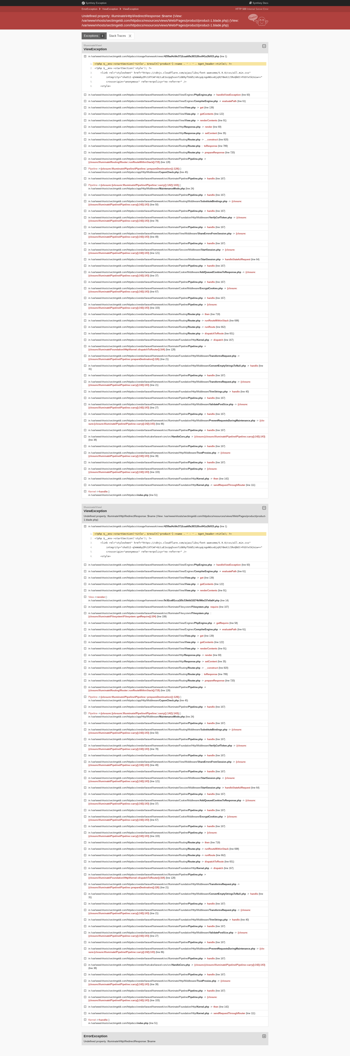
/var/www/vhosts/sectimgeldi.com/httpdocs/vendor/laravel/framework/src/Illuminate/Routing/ (145, 139)
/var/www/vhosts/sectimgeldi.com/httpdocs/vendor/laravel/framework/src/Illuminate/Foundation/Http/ (150, 340)
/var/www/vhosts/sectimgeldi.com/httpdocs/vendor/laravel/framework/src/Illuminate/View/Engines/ (151, 94)
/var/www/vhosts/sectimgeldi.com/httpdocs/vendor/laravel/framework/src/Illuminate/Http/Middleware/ (153, 452)
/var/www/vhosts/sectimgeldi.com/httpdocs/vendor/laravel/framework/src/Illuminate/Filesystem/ (150, 606)
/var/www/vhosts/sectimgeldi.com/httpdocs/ (119, 495)
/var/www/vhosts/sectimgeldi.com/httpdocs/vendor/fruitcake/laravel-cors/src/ (140, 436)
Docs (260, 3)
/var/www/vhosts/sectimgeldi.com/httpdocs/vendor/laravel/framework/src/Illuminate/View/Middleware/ (161, 233)
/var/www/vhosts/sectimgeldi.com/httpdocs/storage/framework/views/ (155, 56)
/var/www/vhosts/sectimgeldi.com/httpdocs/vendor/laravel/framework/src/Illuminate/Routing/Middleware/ (159, 201)
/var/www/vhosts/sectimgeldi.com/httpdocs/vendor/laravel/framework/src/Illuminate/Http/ (146, 126)
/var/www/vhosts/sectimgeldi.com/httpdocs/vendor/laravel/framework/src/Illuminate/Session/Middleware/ (156, 249)
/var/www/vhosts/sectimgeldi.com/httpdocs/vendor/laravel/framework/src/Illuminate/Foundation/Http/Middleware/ (161, 217)
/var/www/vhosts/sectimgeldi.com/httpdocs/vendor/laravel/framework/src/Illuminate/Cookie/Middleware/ (166, 272)
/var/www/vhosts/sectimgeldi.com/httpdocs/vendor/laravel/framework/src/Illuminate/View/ (143, 107)
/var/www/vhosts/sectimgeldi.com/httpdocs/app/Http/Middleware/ (135, 172)
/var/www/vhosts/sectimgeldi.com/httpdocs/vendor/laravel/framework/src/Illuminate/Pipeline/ (147, 159)
